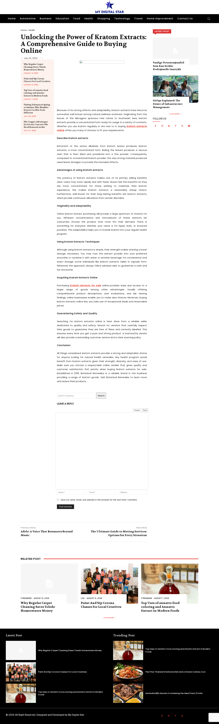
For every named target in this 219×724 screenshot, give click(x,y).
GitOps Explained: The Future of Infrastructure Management (167, 104)
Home (24, 30)
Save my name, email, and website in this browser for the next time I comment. (99, 499)
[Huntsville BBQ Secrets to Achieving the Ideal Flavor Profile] (128, 693)
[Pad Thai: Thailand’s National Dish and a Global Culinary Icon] (128, 671)
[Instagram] (162, 126)
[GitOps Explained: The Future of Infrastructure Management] (175, 89)
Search (101, 395)
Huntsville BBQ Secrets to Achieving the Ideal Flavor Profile (173, 693)
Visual (137, 410)
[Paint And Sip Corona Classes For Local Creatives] (109, 584)
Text (145, 410)
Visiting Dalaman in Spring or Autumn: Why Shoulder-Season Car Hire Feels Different (37, 108)
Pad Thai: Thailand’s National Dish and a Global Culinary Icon (175, 671)
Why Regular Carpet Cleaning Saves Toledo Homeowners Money (35, 67)
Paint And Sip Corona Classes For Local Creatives (37, 80)
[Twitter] (182, 126)
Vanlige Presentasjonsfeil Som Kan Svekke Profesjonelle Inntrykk (168, 66)
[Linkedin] (168, 126)
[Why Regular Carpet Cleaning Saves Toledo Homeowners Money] (49, 584)
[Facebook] (155, 126)
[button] (208, 18)
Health (32, 30)
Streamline (26, 598)
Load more (175, 114)
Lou (83, 598)
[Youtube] (189, 126)
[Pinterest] (175, 126)
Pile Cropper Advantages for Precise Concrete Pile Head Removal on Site (36, 124)
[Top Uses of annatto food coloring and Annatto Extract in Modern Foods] (169, 584)
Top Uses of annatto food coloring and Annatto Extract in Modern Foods (36, 93)
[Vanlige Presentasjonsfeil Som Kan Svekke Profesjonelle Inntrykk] (175, 51)
